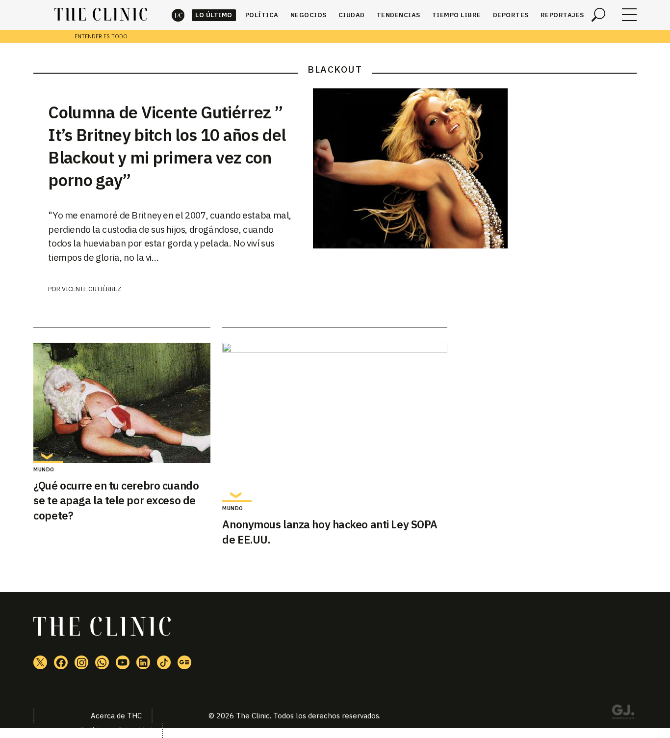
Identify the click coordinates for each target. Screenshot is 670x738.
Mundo (43, 469)
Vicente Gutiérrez (91, 289)
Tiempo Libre (456, 15)
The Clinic (178, 15)
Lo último (213, 15)
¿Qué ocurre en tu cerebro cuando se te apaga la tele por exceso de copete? (116, 500)
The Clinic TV (122, 662)
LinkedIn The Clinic (143, 662)
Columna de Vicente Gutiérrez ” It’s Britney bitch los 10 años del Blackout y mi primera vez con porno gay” (166, 146)
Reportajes (562, 15)
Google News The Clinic (184, 662)
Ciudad (351, 15)
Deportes (511, 15)
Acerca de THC (116, 715)
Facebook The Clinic (61, 662)
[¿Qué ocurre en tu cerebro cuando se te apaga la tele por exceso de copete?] (121, 403)
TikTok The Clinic (164, 662)
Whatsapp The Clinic (102, 662)
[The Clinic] (100, 14)
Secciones (629, 14)
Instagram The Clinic (81, 662)
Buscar (598, 15)
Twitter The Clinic (40, 662)
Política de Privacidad (116, 730)
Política (262, 15)
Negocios (308, 15)
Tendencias (398, 15)
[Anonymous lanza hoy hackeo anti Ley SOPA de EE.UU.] (334, 422)
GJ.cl (623, 713)
